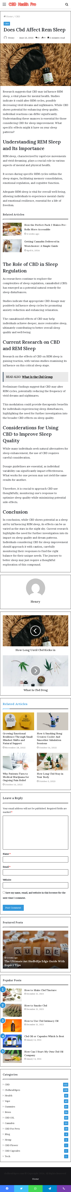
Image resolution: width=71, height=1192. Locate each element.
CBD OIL (9, 1117)
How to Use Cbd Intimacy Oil (41, 1020)
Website (7, 879)
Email (6, 866)
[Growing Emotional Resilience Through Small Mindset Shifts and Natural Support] (18, 721)
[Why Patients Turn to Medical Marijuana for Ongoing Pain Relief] (18, 762)
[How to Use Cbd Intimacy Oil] (12, 1025)
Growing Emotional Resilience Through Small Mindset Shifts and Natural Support (18, 738)
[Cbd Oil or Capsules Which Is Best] (12, 1041)
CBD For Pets (12, 1128)
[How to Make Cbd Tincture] (12, 994)
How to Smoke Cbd (35, 1005)
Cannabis (9, 1123)
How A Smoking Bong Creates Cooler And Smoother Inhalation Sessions (49, 738)
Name (7, 853)
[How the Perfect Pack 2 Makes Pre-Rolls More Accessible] (12, 229)
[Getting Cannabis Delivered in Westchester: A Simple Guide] (12, 245)
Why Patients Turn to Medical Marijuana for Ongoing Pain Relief (16, 777)
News (8, 1112)
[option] (35, 950)
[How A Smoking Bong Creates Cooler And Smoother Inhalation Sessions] (52, 721)
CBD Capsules (12, 1150)
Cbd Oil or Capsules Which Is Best (44, 1036)
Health (8, 1095)
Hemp (8, 1139)
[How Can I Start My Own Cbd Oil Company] (12, 1056)
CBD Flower (11, 1145)
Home (9, 16)
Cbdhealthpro (12, 1090)
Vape (7, 1101)
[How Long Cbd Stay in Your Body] (52, 762)
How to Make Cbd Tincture (40, 990)
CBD (17, 16)
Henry (11, 37)
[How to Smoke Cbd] (12, 1010)
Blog (7, 1134)
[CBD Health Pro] (22, 4)
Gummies (10, 1106)
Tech (7, 1156)
